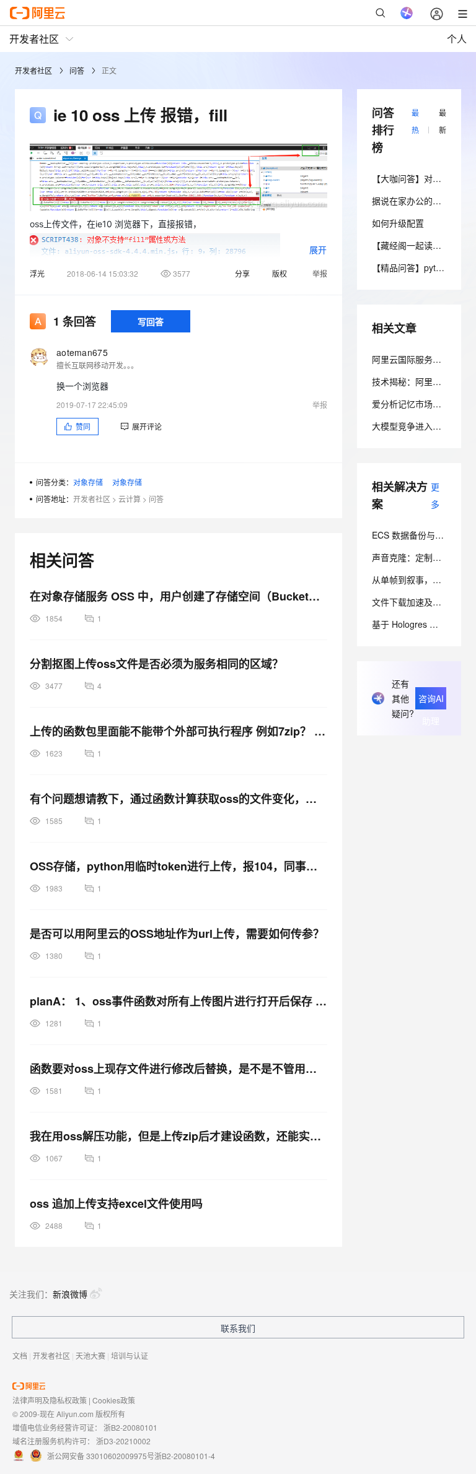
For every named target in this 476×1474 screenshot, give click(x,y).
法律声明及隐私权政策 (49, 1400)
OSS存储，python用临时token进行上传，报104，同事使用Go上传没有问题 (178, 866)
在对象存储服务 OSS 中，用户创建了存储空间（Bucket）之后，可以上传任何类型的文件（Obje (178, 596)
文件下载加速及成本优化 (419, 602)
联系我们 (238, 1328)
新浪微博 (70, 1294)
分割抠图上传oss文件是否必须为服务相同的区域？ (156, 664)
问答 (76, 70)
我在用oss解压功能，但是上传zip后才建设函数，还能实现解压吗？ (178, 1136)
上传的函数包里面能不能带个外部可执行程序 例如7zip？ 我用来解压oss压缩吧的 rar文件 (178, 731)
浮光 (37, 273)
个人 (457, 39)
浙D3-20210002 (123, 1441)
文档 (19, 1355)
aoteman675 (82, 352)
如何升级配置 (398, 223)
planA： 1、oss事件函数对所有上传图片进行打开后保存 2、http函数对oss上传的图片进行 (178, 1001)
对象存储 (88, 482)
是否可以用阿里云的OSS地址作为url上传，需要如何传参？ (177, 934)
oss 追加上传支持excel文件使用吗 (116, 1203)
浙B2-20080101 (130, 1427)
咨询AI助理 (431, 700)
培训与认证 (129, 1355)
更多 (435, 495)
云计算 (129, 498)
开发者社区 (33, 70)
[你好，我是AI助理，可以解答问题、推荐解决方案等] (407, 13)
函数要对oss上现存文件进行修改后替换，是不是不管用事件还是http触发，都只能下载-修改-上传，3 (178, 1068)
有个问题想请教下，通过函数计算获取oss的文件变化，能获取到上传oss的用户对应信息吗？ (178, 799)
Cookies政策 (113, 1400)
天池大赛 (90, 1355)
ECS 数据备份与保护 (412, 535)
